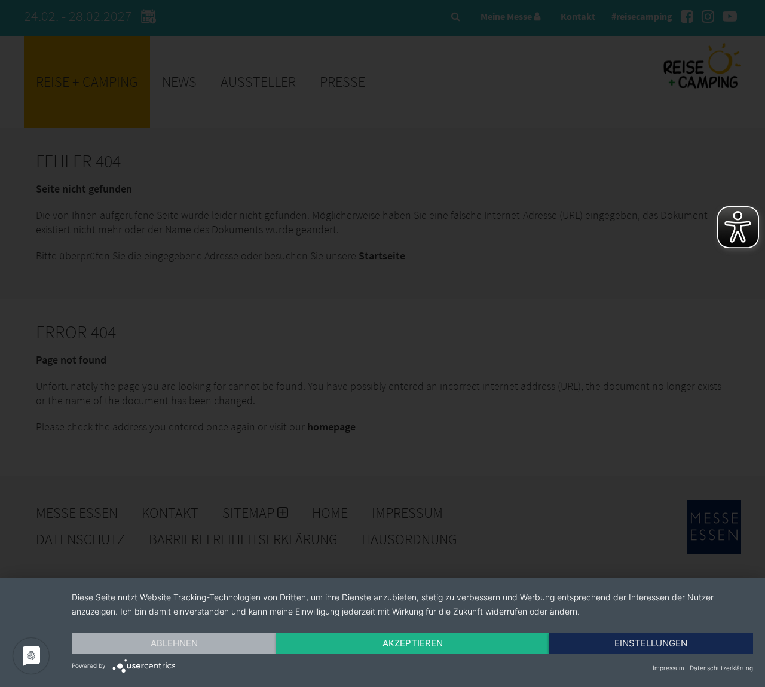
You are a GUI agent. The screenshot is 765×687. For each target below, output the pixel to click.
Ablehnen (174, 643)
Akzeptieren (412, 643)
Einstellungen (650, 643)
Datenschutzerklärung (721, 667)
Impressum (668, 667)
